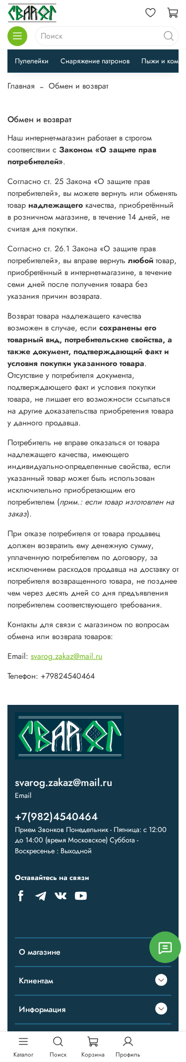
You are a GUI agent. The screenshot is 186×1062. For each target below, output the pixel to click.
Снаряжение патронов (95, 61)
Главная (21, 86)
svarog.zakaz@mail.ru (66, 656)
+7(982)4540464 (56, 816)
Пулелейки (32, 61)
